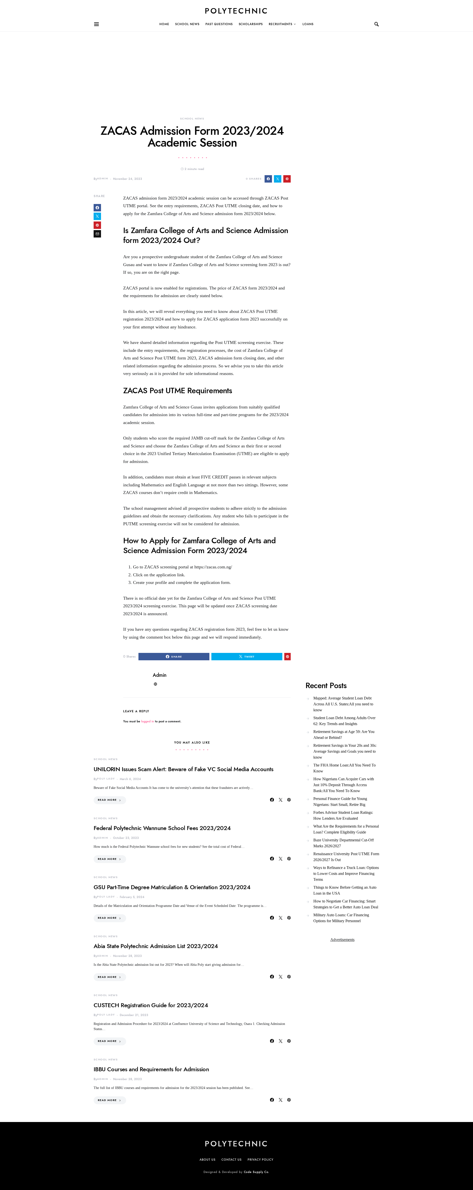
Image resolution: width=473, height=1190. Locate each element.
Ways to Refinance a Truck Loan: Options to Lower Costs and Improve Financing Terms (346, 874)
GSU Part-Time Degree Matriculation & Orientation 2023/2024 (172, 887)
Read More (107, 800)
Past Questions (219, 24)
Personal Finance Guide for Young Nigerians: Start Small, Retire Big (340, 802)
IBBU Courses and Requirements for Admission (151, 1069)
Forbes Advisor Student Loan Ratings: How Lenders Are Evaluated (343, 815)
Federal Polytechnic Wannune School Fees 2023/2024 (162, 828)
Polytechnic (236, 10)
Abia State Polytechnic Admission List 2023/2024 (156, 946)
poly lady (106, 779)
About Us (208, 1160)
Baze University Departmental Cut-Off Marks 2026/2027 (343, 843)
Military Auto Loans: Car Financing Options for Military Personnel (341, 918)
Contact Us (231, 1160)
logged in (147, 721)
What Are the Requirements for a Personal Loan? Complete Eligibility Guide (346, 829)
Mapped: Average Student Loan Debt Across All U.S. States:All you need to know (343, 704)
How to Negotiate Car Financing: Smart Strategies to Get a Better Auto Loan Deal (345, 904)
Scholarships (251, 24)
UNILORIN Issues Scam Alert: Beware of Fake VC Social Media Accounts (183, 769)
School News (187, 24)
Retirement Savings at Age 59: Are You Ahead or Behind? (343, 735)
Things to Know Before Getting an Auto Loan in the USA (344, 890)
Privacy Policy (260, 1160)
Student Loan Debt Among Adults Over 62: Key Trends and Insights (344, 721)
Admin (102, 178)
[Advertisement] (148, 66)
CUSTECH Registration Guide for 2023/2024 (151, 1005)
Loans (308, 24)
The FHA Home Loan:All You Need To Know (344, 768)
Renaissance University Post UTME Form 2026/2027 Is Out (346, 857)
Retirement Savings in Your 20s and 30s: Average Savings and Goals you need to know (344, 751)
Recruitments (280, 24)
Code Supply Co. (257, 1172)
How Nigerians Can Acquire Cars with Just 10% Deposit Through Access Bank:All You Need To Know (343, 785)
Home (164, 24)
